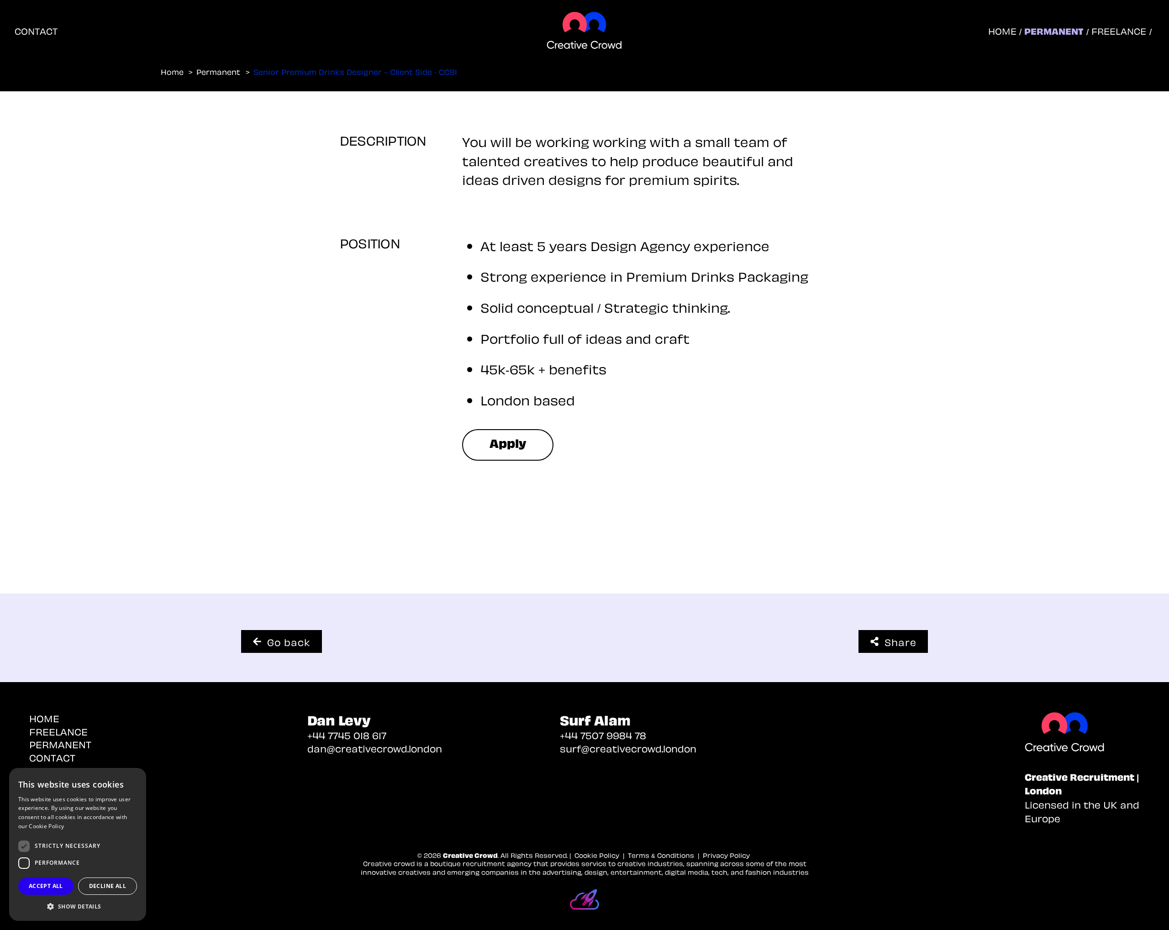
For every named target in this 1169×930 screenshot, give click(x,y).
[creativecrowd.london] (584, 30)
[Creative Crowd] (1086, 733)
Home (1002, 30)
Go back (289, 641)
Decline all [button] (107, 886)
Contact (36, 30)
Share (900, 641)
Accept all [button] (46, 886)
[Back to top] (1151, 912)
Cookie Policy (46, 826)
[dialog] (77, 844)
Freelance (1118, 30)
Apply (508, 442)
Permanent (1053, 30)
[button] (77, 906)
